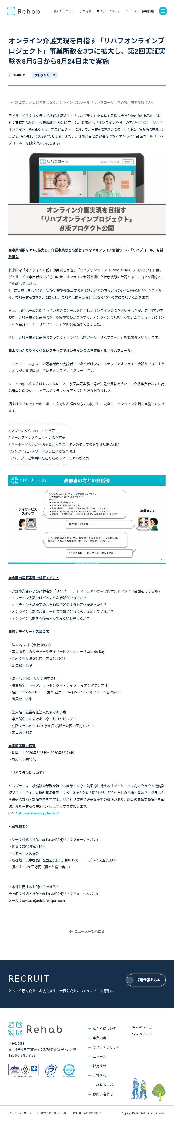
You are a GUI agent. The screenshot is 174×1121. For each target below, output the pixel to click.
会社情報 (99, 1075)
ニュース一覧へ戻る (89, 931)
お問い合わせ (103, 1094)
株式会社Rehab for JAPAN (23, 11)
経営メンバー (106, 1085)
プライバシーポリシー (21, 1113)
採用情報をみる (148, 980)
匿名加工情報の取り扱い (87, 1113)
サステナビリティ (108, 11)
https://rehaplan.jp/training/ (38, 813)
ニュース (131, 11)
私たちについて (64, 11)
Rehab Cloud (139, 1027)
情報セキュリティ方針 (53, 1113)
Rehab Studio (139, 1034)
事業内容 (85, 11)
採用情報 (148, 11)
